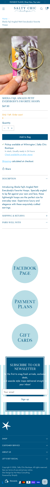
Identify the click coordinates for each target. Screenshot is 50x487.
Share (8, 169)
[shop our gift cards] (25, 336)
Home (4, 18)
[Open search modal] (41, 8)
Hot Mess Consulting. (22, 472)
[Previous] (5, 2)
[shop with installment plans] (25, 303)
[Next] (45, 2)
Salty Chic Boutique (24, 467)
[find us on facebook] (25, 269)
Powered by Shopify (9, 475)
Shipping (6, 161)
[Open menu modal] (3, 8)
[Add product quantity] (12, 128)
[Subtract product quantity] (4, 128)
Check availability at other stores (19, 154)
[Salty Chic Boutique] (25, 8)
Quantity (6, 122)
